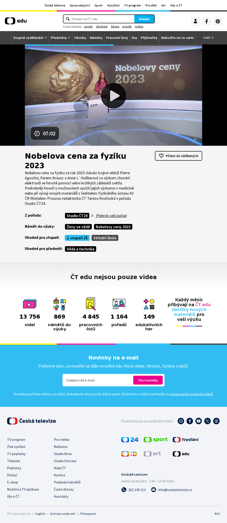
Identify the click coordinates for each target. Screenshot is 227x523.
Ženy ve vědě (78, 226)
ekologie (102, 26)
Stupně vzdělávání (28, 38)
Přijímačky (149, 38)
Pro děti (151, 5)
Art (163, 5)
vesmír (88, 26)
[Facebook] (206, 21)
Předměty (59, 38)
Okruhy (80, 38)
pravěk (127, 26)
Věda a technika (80, 249)
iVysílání (113, 5)
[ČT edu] (16, 22)
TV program (132, 5)
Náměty (96, 38)
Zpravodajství (80, 5)
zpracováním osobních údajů (191, 394)
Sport (98, 5)
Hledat (144, 19)
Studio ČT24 (77, 215)
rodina (139, 26)
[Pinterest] (217, 21)
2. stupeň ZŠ (77, 237)
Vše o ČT (176, 5)
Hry (134, 38)
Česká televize (55, 5)
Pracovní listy (117, 38)
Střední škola (105, 237)
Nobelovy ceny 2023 (113, 226)
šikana (115, 26)
